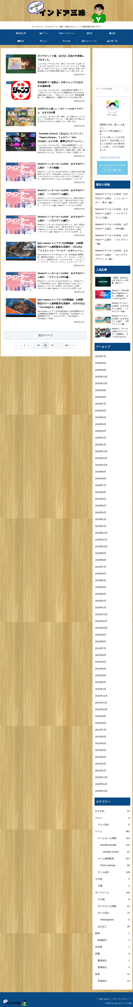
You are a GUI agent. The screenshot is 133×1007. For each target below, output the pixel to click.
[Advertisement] (112, 66)
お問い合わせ (104, 999)
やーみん (112, 115)
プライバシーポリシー (121, 999)
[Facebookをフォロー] (110, 170)
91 (52, 345)
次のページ (45, 335)
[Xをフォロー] (105, 170)
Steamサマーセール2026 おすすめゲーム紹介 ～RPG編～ (111, 226)
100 (66, 345)
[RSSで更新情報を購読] (120, 170)
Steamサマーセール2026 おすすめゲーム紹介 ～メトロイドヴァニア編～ (111, 213)
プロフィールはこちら (110, 157)
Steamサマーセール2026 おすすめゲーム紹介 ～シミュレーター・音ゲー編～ (111, 198)
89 (38, 345)
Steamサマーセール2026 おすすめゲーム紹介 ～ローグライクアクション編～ (111, 254)
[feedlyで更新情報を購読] (114, 170)
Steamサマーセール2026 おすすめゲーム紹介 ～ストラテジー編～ (111, 239)
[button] (127, 88)
